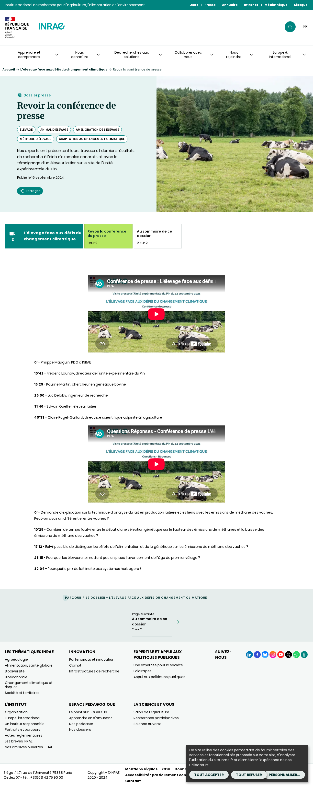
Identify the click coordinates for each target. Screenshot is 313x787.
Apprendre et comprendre (29, 54)
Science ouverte (147, 723)
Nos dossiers (80, 729)
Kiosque (301, 5)
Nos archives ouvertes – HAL (29, 747)
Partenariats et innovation (91, 659)
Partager (33, 191)
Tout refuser (249, 774)
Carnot (75, 665)
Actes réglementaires (24, 735)
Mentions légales (141, 769)
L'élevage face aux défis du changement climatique (64, 69)
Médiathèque (276, 5)
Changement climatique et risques (29, 684)
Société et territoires (22, 692)
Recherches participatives (156, 718)
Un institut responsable (25, 723)
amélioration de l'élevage (97, 130)
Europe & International (280, 54)
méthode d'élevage (35, 139)
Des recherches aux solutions (131, 54)
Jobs (194, 5)
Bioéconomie (16, 677)
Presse (210, 5)
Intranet (251, 5)
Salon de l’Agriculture (151, 712)
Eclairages (143, 671)
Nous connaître (79, 54)
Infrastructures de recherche (94, 671)
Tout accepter (209, 774)
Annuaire (230, 5)
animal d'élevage (54, 130)
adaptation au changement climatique (92, 139)
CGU (166, 769)
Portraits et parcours (22, 729)
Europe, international (22, 718)
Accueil (8, 69)
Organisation (16, 712)
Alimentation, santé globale (29, 665)
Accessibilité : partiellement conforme (161, 775)
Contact (133, 780)
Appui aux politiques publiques (159, 676)
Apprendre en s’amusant (90, 718)
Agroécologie (16, 659)
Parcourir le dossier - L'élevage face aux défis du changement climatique (136, 598)
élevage (26, 130)
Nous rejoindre (233, 54)
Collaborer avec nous (188, 54)
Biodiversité (15, 671)
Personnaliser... (284, 774)
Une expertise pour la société (158, 665)
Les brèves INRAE (19, 741)
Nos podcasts (81, 723)
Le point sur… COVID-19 (88, 712)
